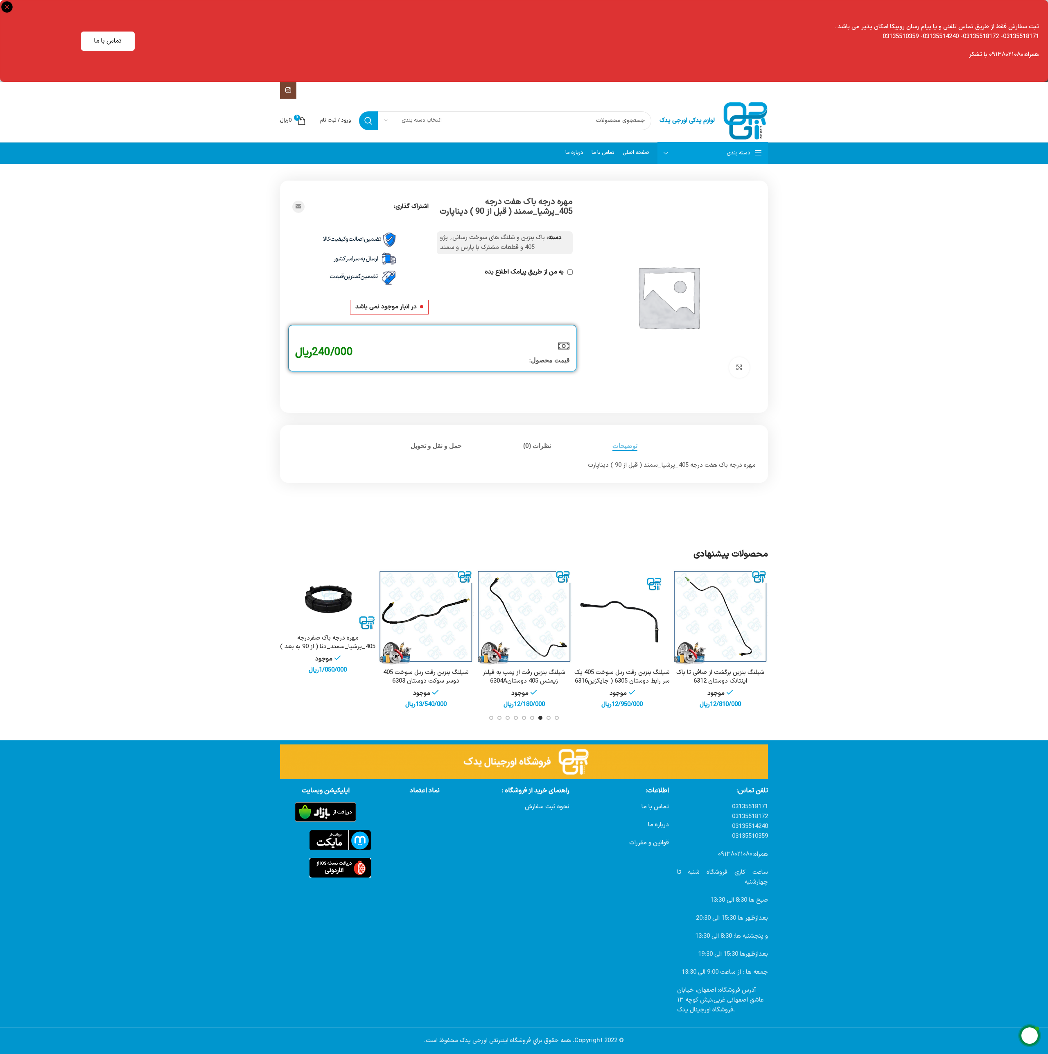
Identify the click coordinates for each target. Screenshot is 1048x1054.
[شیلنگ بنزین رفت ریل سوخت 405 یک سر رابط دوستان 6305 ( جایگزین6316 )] (622, 617)
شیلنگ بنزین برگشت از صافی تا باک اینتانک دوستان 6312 (720, 677)
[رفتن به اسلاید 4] (532, 718)
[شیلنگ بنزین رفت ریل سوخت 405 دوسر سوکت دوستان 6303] (426, 617)
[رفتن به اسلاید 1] (557, 718)
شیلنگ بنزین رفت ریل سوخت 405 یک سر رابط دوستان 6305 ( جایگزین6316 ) (622, 681)
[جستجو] (368, 120)
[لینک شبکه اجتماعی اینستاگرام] (288, 90)
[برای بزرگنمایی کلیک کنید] (739, 367)
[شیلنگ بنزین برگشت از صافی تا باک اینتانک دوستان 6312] (720, 617)
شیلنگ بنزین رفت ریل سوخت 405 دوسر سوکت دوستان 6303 (426, 677)
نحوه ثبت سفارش (547, 807)
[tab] (624, 445)
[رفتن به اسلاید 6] (516, 718)
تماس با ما (108, 41)
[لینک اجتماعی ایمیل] (298, 207)
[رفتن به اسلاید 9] (491, 718)
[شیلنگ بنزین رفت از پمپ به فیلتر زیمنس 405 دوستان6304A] (524, 617)
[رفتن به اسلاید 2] (549, 718)
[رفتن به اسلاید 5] (524, 718)
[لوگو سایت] (745, 120)
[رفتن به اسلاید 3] (540, 718)
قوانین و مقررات (649, 843)
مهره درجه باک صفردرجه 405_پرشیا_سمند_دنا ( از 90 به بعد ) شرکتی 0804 (327, 646)
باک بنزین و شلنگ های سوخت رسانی (498, 237)
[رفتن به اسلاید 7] (508, 718)
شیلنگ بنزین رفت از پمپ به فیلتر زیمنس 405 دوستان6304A (524, 677)
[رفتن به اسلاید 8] (499, 718)
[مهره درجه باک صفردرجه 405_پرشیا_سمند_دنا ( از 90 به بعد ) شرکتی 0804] (328, 600)
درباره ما (658, 825)
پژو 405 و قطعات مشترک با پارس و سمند (487, 242)
